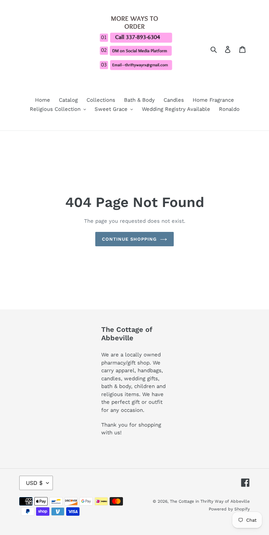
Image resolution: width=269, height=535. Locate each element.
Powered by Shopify (229, 509)
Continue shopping (129, 239)
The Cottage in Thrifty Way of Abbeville (210, 501)
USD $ (34, 483)
